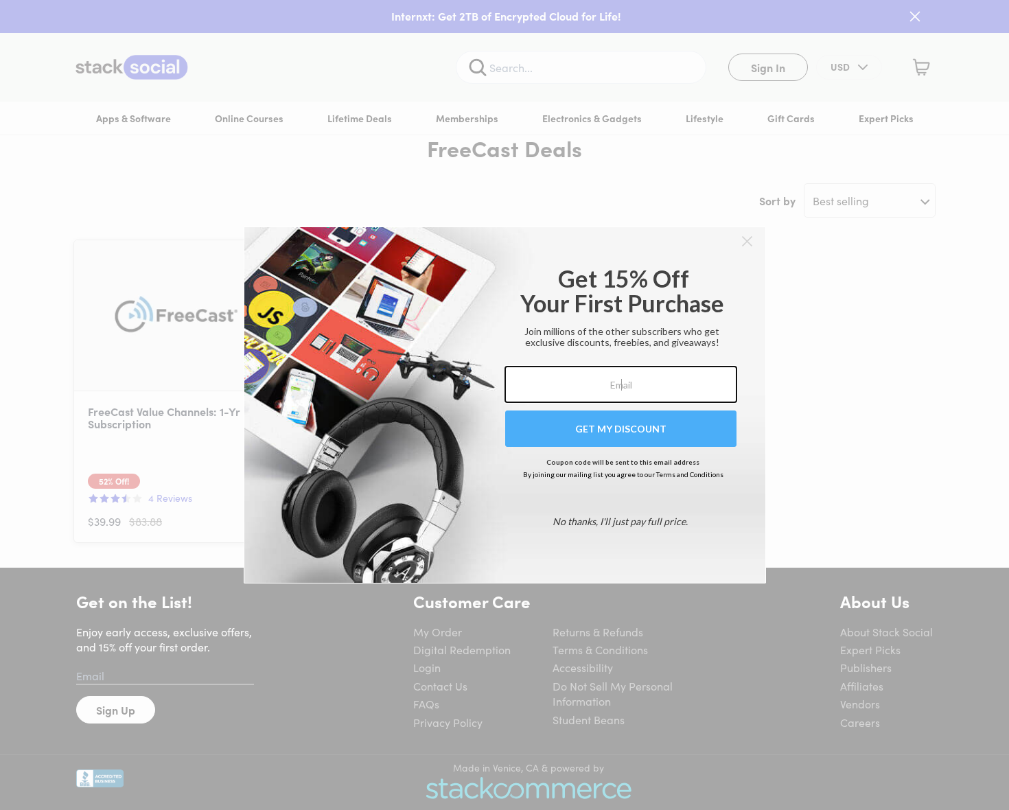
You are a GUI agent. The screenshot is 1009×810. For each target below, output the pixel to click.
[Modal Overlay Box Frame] (505, 405)
